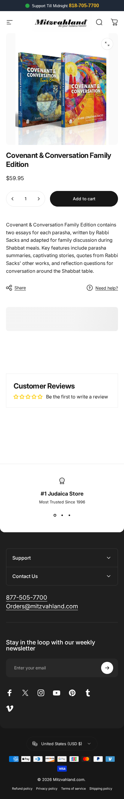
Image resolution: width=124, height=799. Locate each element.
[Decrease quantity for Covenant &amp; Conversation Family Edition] (12, 198)
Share (20, 287)
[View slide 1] (54, 515)
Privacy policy (46, 789)
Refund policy (22, 789)
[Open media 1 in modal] (107, 44)
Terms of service (73, 789)
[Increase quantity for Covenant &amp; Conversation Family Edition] (38, 198)
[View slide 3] (69, 515)
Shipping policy (100, 789)
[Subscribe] (107, 668)
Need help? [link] (106, 287)
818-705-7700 (84, 5)
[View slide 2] (62, 515)
